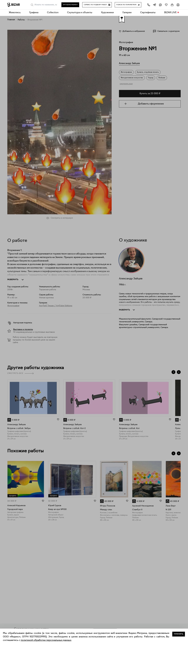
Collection (52, 12)
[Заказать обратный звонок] (148, 4)
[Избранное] (166, 4)
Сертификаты (148, 12)
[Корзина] (172, 4)
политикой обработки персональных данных (46, 640)
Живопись (15, 12)
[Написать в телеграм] (154, 4)
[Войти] (178, 4)
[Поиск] (32, 5)
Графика (33, 12)
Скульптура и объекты (79, 12)
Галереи (127, 12)
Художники (107, 12)
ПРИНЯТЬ (178, 634)
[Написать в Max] (160, 4)
